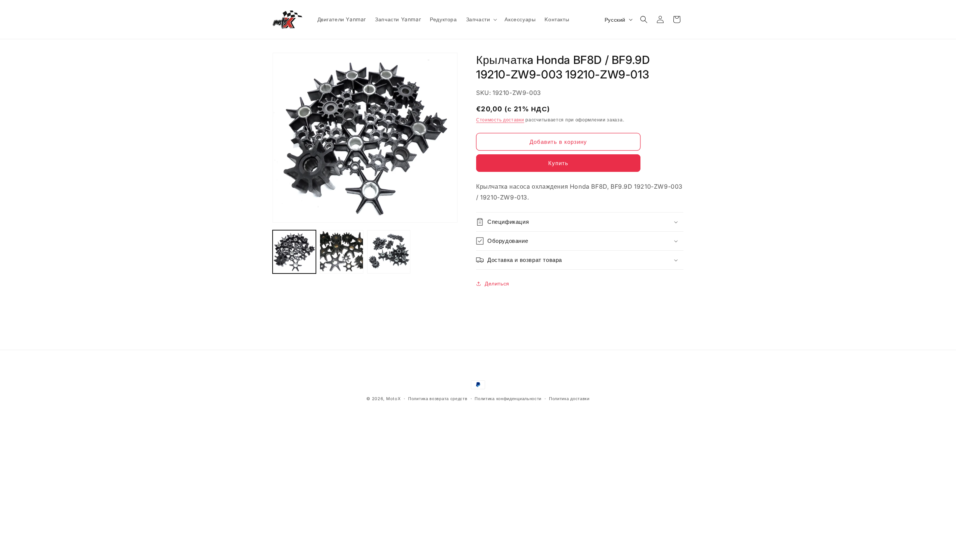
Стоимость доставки (500, 120)
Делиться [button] (497, 283)
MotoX (393, 398)
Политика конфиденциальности (508, 398)
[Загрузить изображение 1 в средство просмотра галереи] (294, 251)
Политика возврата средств (438, 398)
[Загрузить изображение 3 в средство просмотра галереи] (388, 251)
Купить (558, 163)
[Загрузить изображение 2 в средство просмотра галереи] (341, 251)
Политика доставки (569, 398)
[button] (481, 19)
